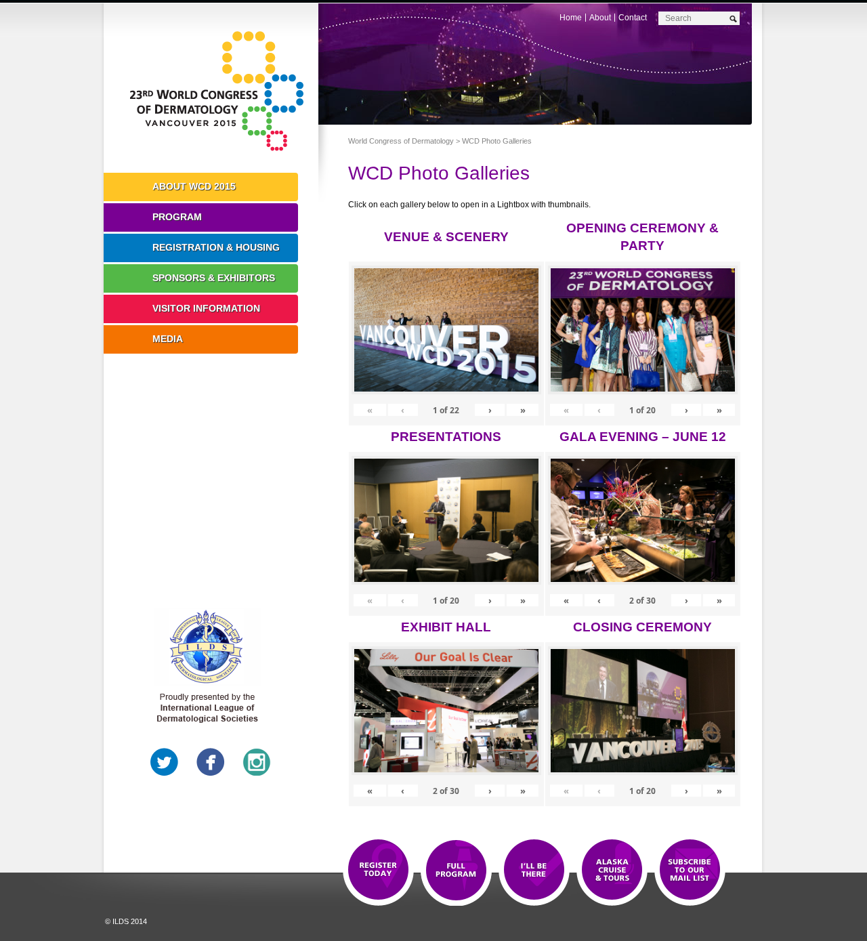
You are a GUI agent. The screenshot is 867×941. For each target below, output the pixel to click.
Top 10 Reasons (456, 870)
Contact (632, 17)
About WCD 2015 (194, 186)
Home (570, 17)
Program (177, 216)
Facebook (211, 762)
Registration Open (378, 870)
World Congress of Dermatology (221, 91)
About (600, 17)
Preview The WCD (612, 870)
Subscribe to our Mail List (689, 870)
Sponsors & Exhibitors (213, 277)
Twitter (165, 762)
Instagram (257, 762)
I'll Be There (534, 870)
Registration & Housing (216, 247)
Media (167, 338)
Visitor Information (206, 308)
